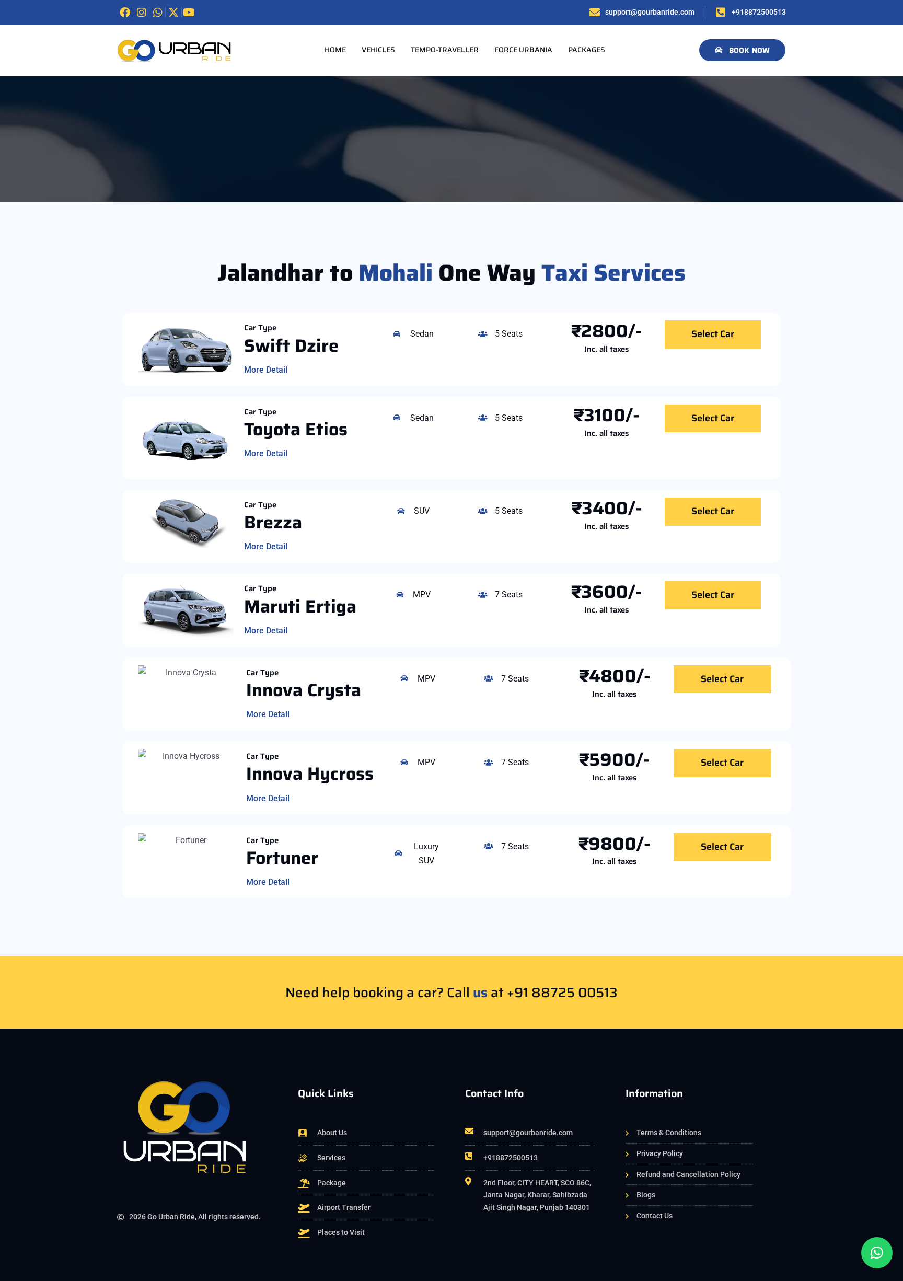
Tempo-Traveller (445, 49)
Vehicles (378, 49)
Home (335, 49)
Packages (586, 49)
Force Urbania (523, 49)
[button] (877, 1252)
